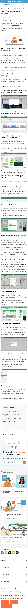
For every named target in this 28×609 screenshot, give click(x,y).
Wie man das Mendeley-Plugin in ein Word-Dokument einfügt (13, 515)
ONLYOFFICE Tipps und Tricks (18, 8)
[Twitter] (4, 20)
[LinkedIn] (6, 20)
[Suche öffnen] (23, 5)
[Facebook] (2, 20)
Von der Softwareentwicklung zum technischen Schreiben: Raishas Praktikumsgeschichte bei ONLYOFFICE (14, 491)
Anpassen (14, 601)
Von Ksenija (14, 495)
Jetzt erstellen (24, 462)
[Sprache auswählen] (26, 5)
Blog (2, 8)
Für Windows (2, 552)
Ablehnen (5, 601)
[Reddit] (8, 20)
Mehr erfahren (19, 598)
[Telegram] (10, 20)
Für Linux (6, 552)
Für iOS (17, 552)
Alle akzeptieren (7, 606)
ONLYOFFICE (7, 8)
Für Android (13, 552)
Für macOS (9, 552)
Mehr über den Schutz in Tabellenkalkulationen (13, 418)
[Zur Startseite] (7, 5)
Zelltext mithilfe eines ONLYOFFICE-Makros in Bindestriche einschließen (14, 538)
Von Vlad (12, 17)
